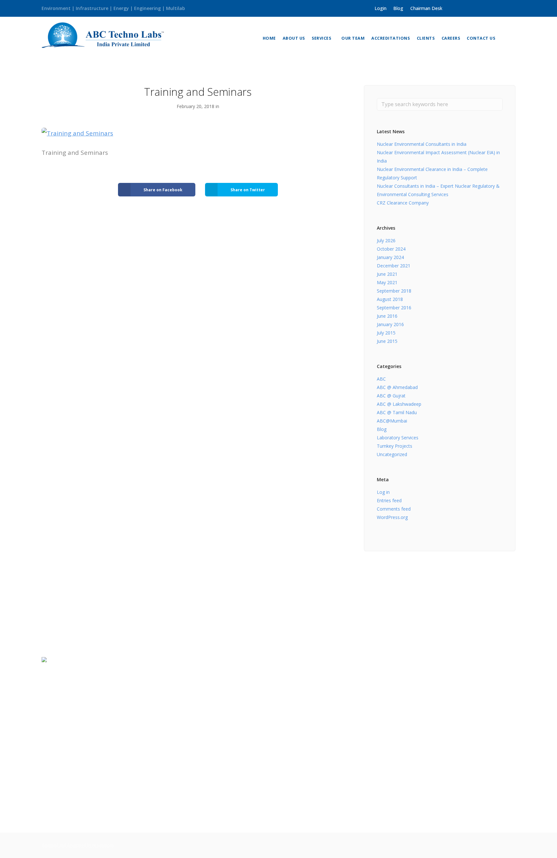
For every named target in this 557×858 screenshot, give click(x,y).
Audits (290, 693)
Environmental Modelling (311, 724)
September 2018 (394, 291)
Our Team (353, 38)
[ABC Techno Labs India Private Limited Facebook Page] (451, 8)
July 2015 (386, 333)
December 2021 (393, 266)
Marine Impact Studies (309, 703)
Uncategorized (392, 454)
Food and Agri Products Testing (198, 749)
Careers (451, 38)
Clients (426, 38)
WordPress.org (392, 517)
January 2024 (390, 257)
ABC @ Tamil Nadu (397, 412)
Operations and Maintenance (316, 798)
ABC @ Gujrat (391, 396)
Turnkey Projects (394, 446)
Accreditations (390, 38)
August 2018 (390, 299)
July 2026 (386, 240)
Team (169, 689)
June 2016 (387, 316)
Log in (383, 492)
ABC (381, 379)
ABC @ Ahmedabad (397, 387)
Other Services (299, 735)
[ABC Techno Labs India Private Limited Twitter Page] (460, 8)
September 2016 (394, 307)
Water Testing (178, 760)
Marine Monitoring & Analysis (195, 781)
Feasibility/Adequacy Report (315, 819)
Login (380, 8)
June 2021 (387, 274)
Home (269, 38)
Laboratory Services (397, 437)
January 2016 (390, 324)
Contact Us (481, 38)
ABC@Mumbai (392, 421)
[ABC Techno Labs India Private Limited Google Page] (478, 8)
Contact (171, 710)
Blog (398, 8)
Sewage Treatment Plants (312, 787)
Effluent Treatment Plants (313, 808)
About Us (294, 38)
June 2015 (387, 341)
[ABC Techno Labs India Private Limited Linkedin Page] (469, 8)
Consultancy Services (306, 661)
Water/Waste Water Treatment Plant (325, 777)
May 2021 (387, 282)
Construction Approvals (430, 762)
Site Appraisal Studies (308, 714)
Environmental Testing (188, 770)
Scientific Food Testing (429, 773)
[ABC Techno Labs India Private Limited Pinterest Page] (487, 8)
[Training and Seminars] (77, 133)
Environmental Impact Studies (317, 682)
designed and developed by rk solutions (78, 845)
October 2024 (391, 249)
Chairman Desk (426, 8)
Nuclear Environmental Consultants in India (421, 144)
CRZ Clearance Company (403, 203)
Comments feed (394, 509)
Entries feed (389, 500)
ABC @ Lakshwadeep (399, 404)
